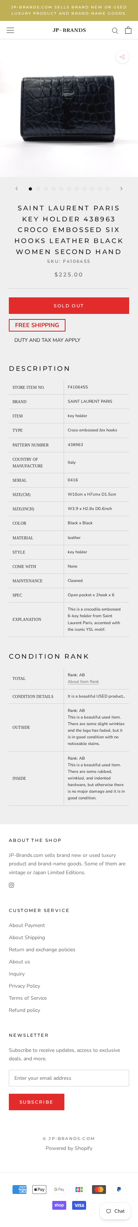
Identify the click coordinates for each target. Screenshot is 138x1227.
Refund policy (24, 1010)
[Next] (121, 188)
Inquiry (17, 973)
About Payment (27, 925)
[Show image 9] (92, 189)
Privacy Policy (24, 985)
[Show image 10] (100, 189)
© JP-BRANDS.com (69, 1138)
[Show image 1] (30, 189)
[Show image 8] (84, 189)
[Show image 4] (53, 189)
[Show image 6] (69, 189)
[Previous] (16, 188)
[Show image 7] (76, 189)
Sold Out (69, 305)
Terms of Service (28, 998)
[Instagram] (11, 885)
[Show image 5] (61, 189)
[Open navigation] (10, 30)
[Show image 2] (38, 189)
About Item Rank (83, 681)
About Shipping (27, 937)
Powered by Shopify (69, 1148)
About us (19, 961)
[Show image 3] (45, 189)
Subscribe (37, 1102)
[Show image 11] (107, 189)
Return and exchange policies (42, 949)
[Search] (115, 30)
